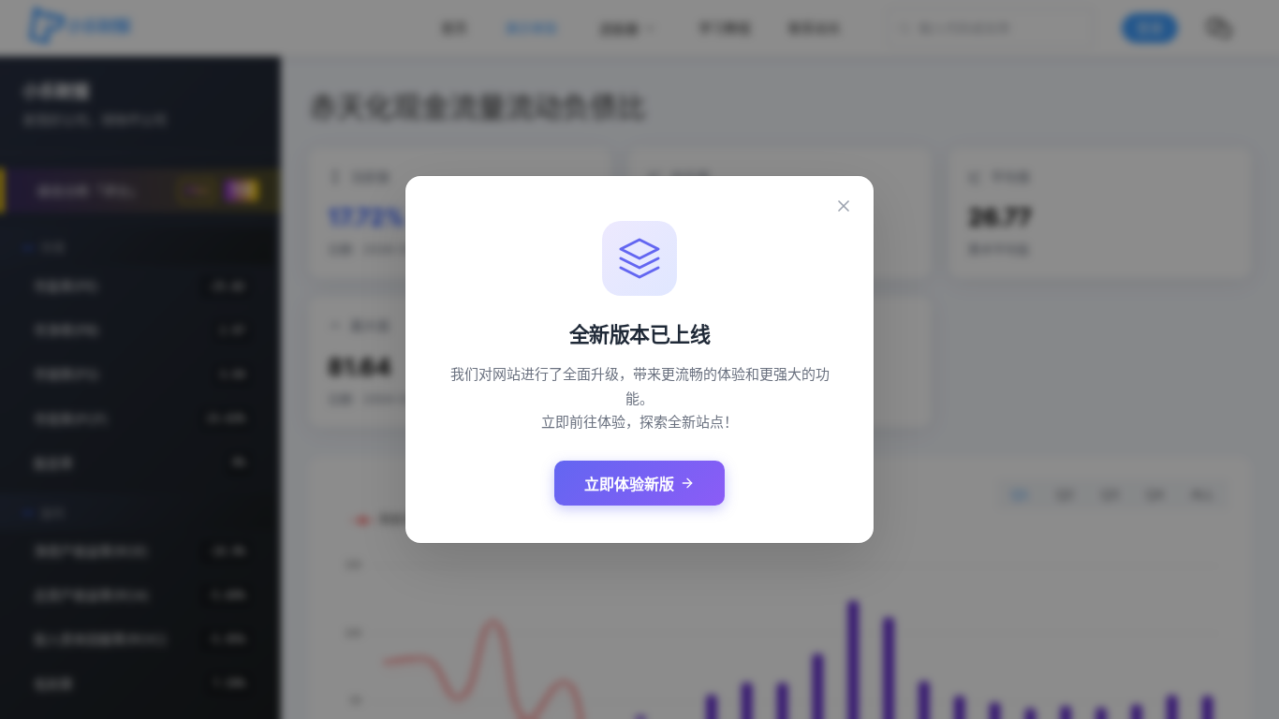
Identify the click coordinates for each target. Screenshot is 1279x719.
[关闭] (844, 206)
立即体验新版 (629, 484)
